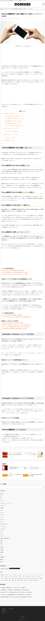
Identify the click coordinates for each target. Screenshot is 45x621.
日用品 (1, 550)
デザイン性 (28, 576)
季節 (1, 540)
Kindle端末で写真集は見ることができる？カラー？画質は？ (13, 587)
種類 (12, 580)
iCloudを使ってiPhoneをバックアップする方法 (10, 128)
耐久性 (18, 580)
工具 (1, 545)
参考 (16, 578)
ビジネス (39, 576)
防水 (31, 580)
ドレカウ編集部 (17, 18)
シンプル (41, 574)
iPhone (6, 574)
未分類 (1, 552)
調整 (25, 580)
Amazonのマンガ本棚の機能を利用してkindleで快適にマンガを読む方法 (15, 594)
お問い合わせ (4, 612)
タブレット (2, 519)
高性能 (34, 580)
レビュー (2, 535)
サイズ (33, 574)
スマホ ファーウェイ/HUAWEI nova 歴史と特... (15, 475)
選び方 (28, 580)
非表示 (23, 111)
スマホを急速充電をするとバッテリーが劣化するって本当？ (15, 468)
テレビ (1, 521)
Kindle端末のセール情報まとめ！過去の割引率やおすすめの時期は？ (14, 589)
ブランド (2, 578)
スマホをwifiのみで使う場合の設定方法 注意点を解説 (12, 270)
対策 (28, 578)
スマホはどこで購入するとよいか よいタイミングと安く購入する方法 (16, 324)
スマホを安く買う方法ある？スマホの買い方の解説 (12, 322)
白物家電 (2, 557)
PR (1, 498)
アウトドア (2, 500)
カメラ (1, 510)
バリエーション (33, 576)
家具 (1, 543)
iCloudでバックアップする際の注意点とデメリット (13, 131)
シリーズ (36, 574)
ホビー (1, 531)
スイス (2, 576)
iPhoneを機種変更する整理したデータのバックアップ (13, 123)
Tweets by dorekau (4, 568)
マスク (1, 533)
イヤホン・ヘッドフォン (5, 503)
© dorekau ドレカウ (22, 619)
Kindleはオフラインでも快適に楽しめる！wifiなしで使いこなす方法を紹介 (16, 592)
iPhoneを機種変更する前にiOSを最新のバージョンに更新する (15, 118)
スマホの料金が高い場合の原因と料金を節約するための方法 (14, 328)
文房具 (1, 547)
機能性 (41, 578)
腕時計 (1, 559)
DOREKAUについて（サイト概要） (7, 608)
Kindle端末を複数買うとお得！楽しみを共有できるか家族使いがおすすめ (15, 597)
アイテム (10, 574)
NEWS (1, 493)
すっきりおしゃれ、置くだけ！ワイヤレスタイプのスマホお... (35, 468)
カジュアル (20, 574)
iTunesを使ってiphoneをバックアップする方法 (10, 134)
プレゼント (2, 528)
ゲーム (1, 512)
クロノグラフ (25, 574)
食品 (1, 561)
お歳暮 (1, 507)
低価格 (6, 578)
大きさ (23, 578)
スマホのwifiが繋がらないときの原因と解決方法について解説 (14, 272)
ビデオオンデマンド (4, 524)
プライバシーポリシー (5, 611)
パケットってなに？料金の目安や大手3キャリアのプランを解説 (14, 326)
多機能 (19, 578)
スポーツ (2, 514)
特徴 (10, 580)
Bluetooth (2, 574)
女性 (25, 578)
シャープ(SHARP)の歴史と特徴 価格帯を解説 (35, 475)
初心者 (13, 578)
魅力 (37, 580)
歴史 (1, 580)
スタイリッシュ (6, 576)
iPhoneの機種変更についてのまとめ (8, 140)
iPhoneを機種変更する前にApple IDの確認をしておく (13, 116)
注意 (4, 580)
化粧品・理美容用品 (4, 538)
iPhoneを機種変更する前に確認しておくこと (10, 113)
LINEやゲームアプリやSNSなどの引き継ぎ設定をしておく (14, 125)
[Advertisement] (22, 57)
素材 (15, 580)
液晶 (7, 580)
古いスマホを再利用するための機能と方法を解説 (11, 315)
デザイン (23, 576)
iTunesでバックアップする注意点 (10, 137)
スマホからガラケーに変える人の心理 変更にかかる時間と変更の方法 (16, 316)
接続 (35, 578)
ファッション (3, 526)
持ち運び (32, 578)
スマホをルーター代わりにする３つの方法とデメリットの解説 (14, 274)
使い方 (9, 578)
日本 (38, 578)
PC (1, 496)
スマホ (13, 18)
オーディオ (2, 505)
